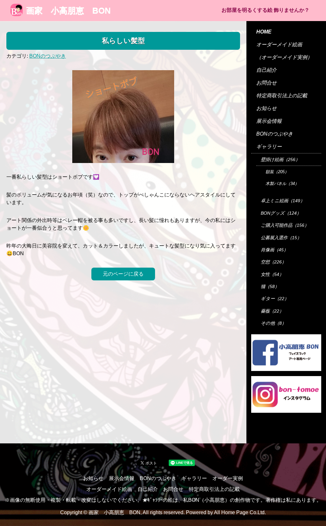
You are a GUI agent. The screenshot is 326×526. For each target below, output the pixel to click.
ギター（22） (275, 298)
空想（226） (273, 261)
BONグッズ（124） (281, 213)
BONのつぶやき (47, 56)
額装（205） (277, 171)
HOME (264, 31)
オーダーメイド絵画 (279, 44)
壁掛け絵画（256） (280, 159)
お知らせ (266, 108)
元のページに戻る (123, 274)
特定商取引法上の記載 (281, 95)
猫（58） (270, 286)
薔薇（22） (272, 311)
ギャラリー (269, 146)
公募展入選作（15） (281, 237)
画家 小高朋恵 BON (68, 10)
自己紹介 (266, 70)
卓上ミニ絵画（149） (283, 200)
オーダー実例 (227, 478)
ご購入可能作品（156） (285, 225)
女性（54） (272, 274)
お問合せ (266, 82)
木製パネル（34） (282, 183)
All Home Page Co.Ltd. (240, 512)
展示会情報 (269, 121)
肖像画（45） (274, 249)
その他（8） (273, 323)
